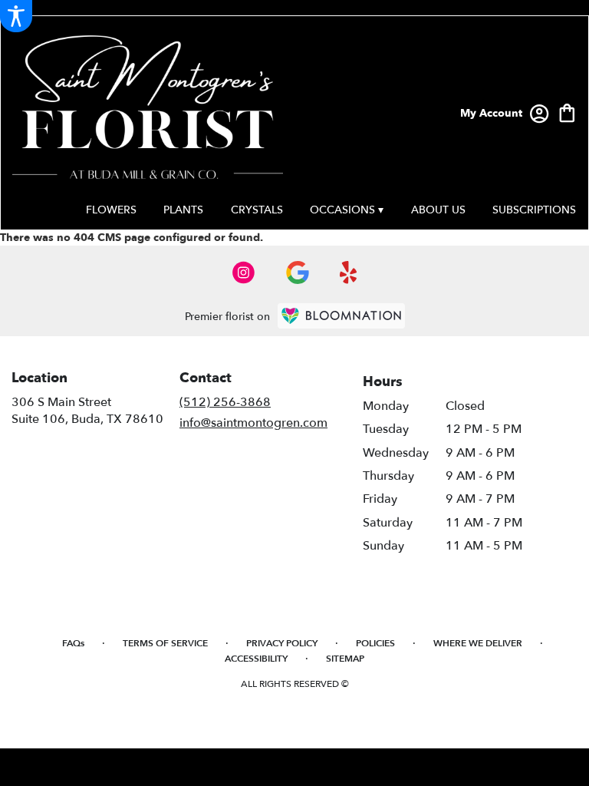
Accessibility (256, 658)
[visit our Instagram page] (244, 272)
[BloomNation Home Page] (341, 316)
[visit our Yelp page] (348, 272)
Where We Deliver (477, 643)
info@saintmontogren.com (253, 422)
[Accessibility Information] (16, 16)
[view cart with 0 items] (567, 111)
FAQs (73, 643)
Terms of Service (165, 643)
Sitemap (345, 658)
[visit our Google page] (297, 272)
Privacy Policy (282, 643)
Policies (375, 643)
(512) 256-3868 (225, 402)
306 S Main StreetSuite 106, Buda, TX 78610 (87, 411)
